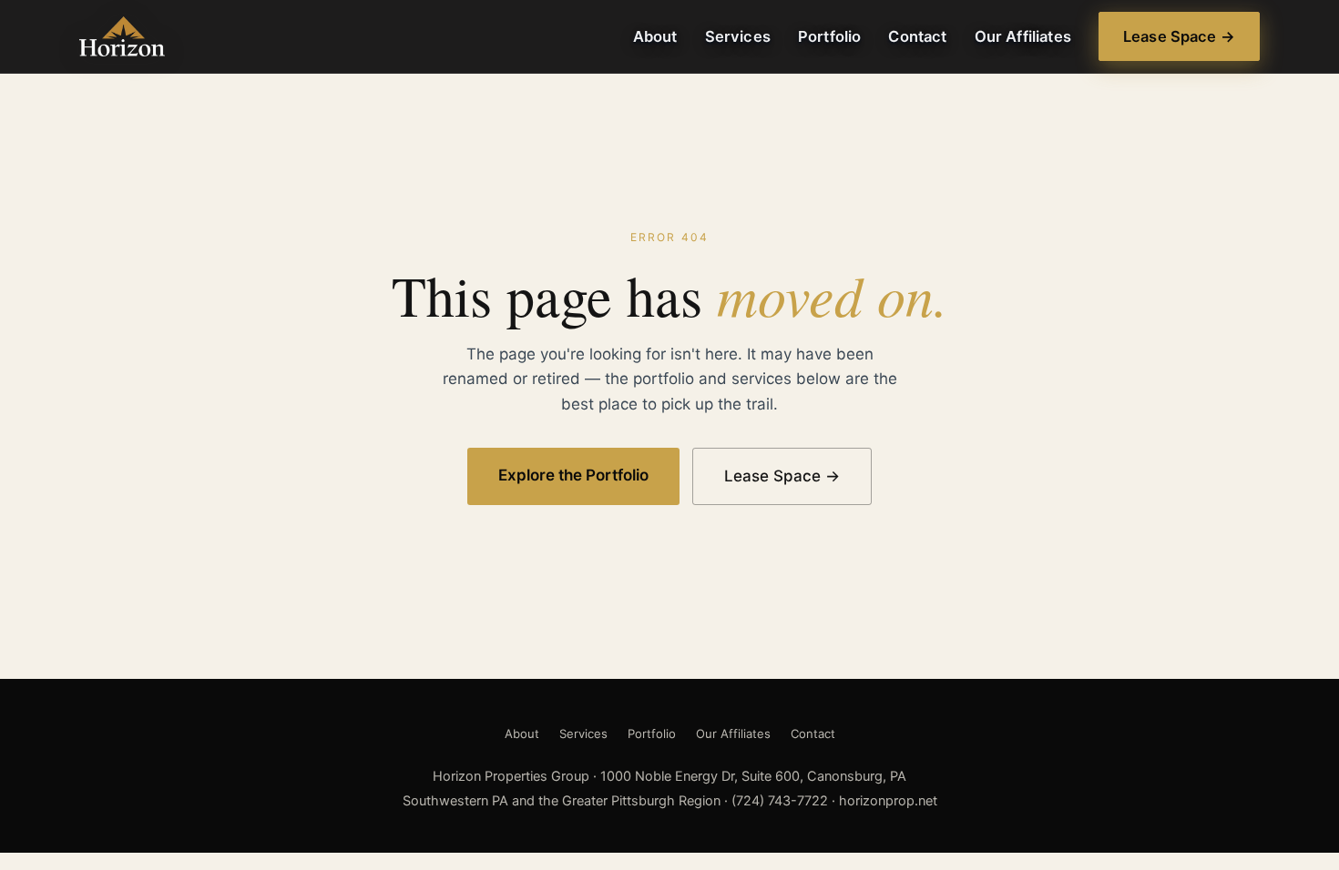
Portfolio (830, 36)
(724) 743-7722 (779, 801)
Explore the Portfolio (573, 475)
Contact (917, 36)
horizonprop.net (888, 801)
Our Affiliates (1023, 36)
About (655, 36)
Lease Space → (1179, 36)
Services (738, 36)
